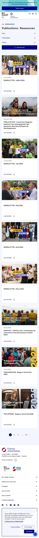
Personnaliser (15, 527)
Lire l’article (7, 91)
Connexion (33, 14)
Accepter (29, 531)
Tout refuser (28, 527)
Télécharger (19, 8)
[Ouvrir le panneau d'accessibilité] (35, 534)
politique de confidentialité (14, 521)
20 (26, 435)
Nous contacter (7, 460)
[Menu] (36, 14)
